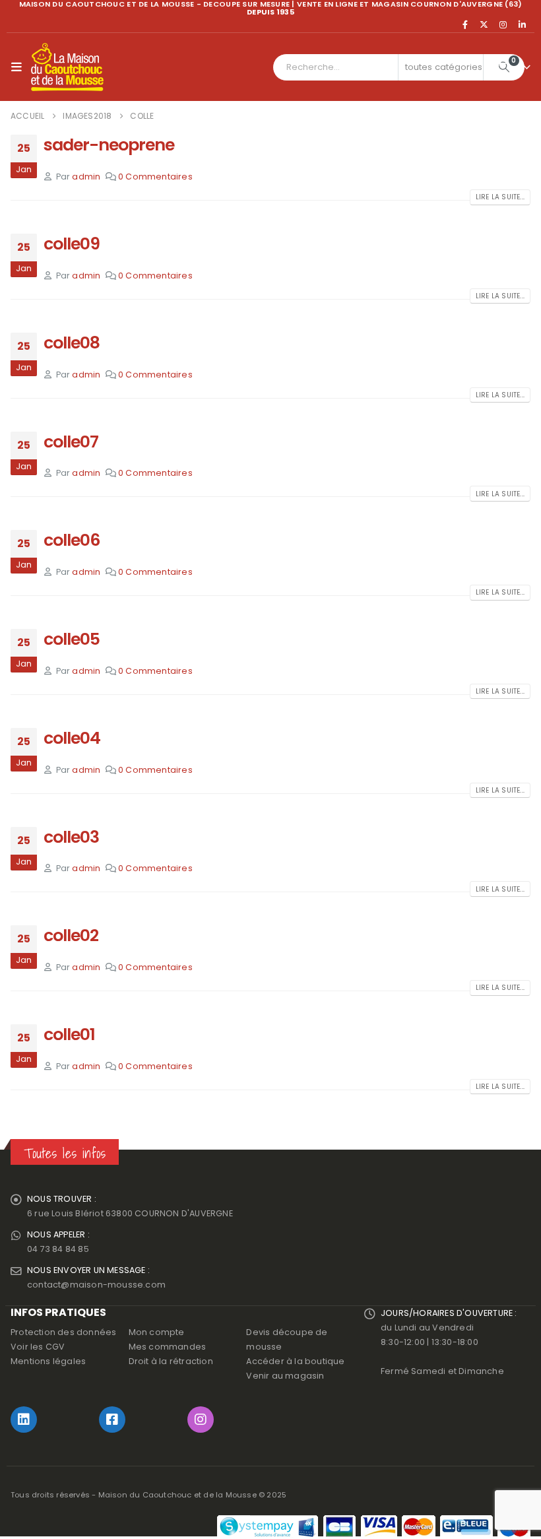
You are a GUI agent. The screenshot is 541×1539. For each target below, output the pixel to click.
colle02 (71, 935)
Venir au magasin (285, 1375)
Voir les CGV (38, 1346)
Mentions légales (48, 1361)
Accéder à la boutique (295, 1361)
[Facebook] (465, 24)
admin (86, 176)
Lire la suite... (500, 197)
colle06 (72, 540)
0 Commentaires (155, 176)
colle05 (72, 639)
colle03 (71, 837)
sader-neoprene (109, 144)
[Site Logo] (67, 67)
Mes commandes (168, 1346)
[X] (484, 24)
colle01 (69, 1034)
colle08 (72, 342)
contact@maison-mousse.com (96, 1284)
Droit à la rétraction (171, 1361)
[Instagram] (503, 24)
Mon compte (157, 1332)
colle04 (72, 738)
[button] (19, 67)
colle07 (71, 441)
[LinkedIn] (521, 24)
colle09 (72, 243)
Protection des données (63, 1332)
